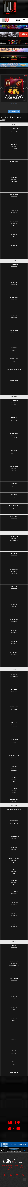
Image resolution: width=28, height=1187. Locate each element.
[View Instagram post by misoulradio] (25, 100)
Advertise (4, 1165)
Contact (16, 1165)
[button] (1, 88)
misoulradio (14, 76)
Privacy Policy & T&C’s (10, 1167)
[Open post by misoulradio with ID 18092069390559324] (14, 88)
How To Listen (21, 1166)
